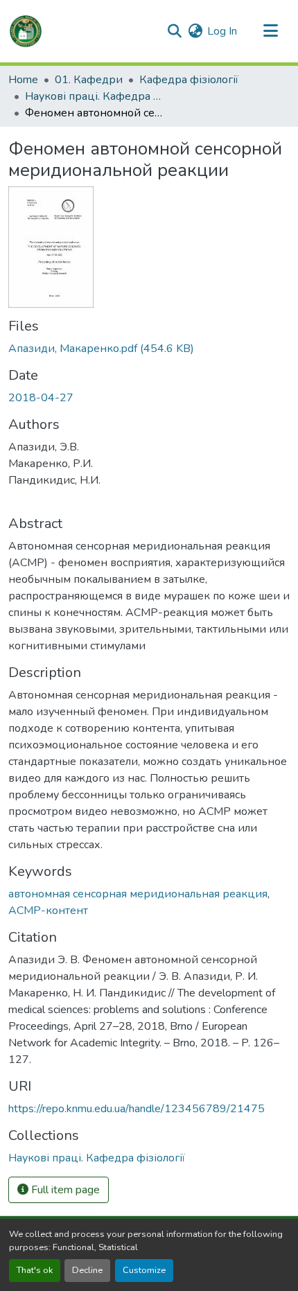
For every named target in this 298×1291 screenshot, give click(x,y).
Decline (87, 1270)
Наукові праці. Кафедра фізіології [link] (94, 96)
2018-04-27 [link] (40, 397)
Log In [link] (222, 31)
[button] (25, 31)
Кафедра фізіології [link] (188, 79)
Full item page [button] (64, 1189)
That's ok (35, 1270)
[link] (149, 348)
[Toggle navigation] (270, 31)
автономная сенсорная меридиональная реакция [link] (138, 894)
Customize (144, 1270)
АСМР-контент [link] (48, 910)
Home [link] (23, 79)
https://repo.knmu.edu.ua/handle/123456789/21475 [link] (136, 1108)
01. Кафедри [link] (89, 79)
